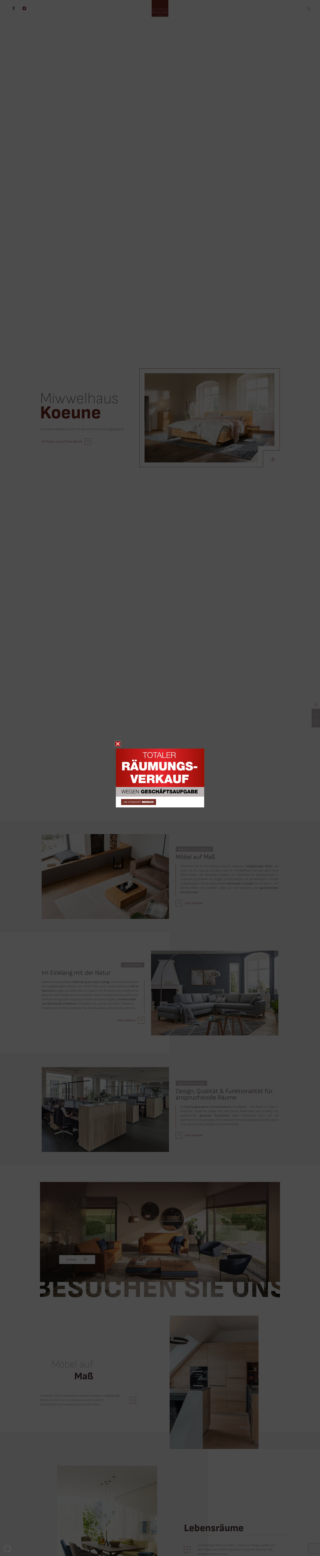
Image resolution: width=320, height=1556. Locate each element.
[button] (7, 1548)
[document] (160, 778)
